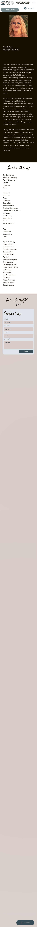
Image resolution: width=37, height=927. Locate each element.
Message (7, 339)
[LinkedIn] (16, 305)
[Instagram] (18, 305)
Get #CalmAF (16, 300)
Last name (7, 326)
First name (7, 319)
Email (5, 332)
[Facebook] (20, 305)
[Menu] (34, 3)
